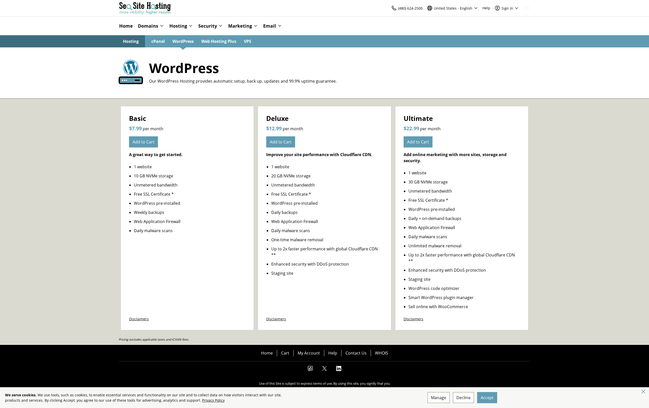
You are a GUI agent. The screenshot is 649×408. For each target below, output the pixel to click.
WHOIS (381, 353)
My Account (309, 353)
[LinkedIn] (339, 370)
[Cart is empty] (526, 8)
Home (267, 353)
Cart (285, 353)
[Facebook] (310, 370)
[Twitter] (324, 370)
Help (332, 353)
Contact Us (356, 353)
